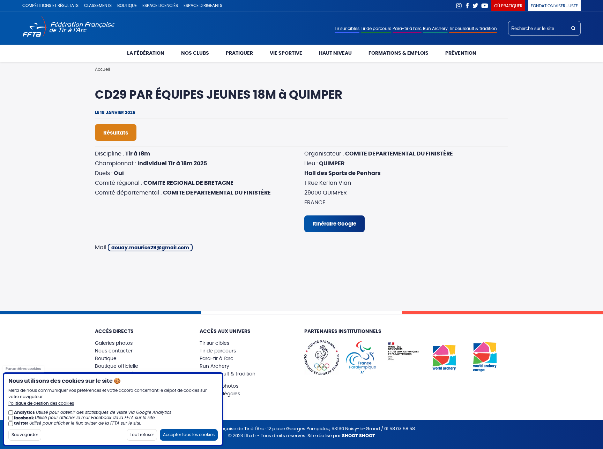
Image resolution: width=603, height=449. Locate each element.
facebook (24, 418)
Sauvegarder (25, 434)
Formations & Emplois (398, 53)
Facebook (467, 5)
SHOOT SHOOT (358, 436)
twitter (21, 423)
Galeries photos (114, 343)
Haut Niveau (335, 53)
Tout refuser (142, 434)
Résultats (115, 133)
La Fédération (145, 53)
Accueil (102, 69)
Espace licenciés (160, 5)
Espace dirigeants (203, 5)
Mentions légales (220, 393)
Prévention (460, 53)
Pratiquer (239, 53)
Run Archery (435, 28)
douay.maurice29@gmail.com (150, 247)
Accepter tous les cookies (189, 434)
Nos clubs (195, 53)
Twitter (475, 5)
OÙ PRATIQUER (508, 6)
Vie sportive (286, 53)
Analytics (24, 412)
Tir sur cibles (347, 28)
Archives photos (219, 386)
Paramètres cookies (23, 369)
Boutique (127, 5)
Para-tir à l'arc (407, 28)
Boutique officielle (116, 366)
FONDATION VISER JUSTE (554, 6)
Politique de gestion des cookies (41, 403)
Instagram (459, 5)
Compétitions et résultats (50, 5)
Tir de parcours (376, 28)
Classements (98, 5)
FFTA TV (485, 5)
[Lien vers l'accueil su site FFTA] (68, 27)
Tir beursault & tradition (473, 28)
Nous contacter (114, 351)
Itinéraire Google (334, 224)
